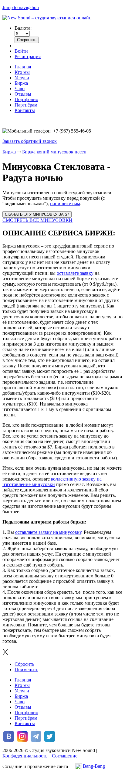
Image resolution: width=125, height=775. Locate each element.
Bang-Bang (94, 766)
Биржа (21, 83)
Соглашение (64, 755)
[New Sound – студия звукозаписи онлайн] (47, 17)
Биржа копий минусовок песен (54, 151)
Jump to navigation (20, 7)
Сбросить (24, 664)
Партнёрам (26, 104)
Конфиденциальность (24, 755)
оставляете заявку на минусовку (48, 532)
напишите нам (65, 203)
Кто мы (22, 72)
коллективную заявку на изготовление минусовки (52, 481)
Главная (23, 66)
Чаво (20, 88)
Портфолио (26, 99)
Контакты (25, 110)
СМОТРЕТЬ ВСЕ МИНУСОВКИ (37, 220)
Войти (21, 51)
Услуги (22, 77)
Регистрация (28, 56)
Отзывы (23, 94)
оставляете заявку (75, 273)
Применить (26, 669)
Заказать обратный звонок (29, 141)
